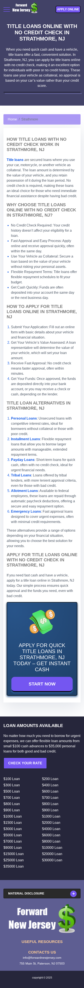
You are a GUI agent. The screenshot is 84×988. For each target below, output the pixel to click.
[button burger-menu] (6, 9)
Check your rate (25, 763)
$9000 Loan (12, 847)
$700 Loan (11, 797)
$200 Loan (50, 779)
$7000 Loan (12, 841)
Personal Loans (24, 418)
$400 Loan (50, 785)
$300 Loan (11, 785)
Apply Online (68, 9)
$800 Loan (11, 804)
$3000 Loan (12, 829)
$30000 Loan (52, 860)
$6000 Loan (51, 835)
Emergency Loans (26, 511)
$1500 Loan (12, 822)
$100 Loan (11, 779)
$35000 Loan (13, 866)
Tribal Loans (21, 475)
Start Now (42, 683)
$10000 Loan (52, 847)
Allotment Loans (24, 491)
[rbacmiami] (42, 919)
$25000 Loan (13, 860)
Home (12, 119)
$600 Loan (50, 791)
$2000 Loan (51, 822)
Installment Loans (25, 439)
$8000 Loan (51, 841)
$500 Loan (11, 791)
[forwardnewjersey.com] (25, 9)
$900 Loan (11, 810)
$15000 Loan (13, 854)
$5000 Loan (12, 835)
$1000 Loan (12, 816)
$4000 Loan (51, 829)
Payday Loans (22, 460)
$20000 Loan (52, 854)
